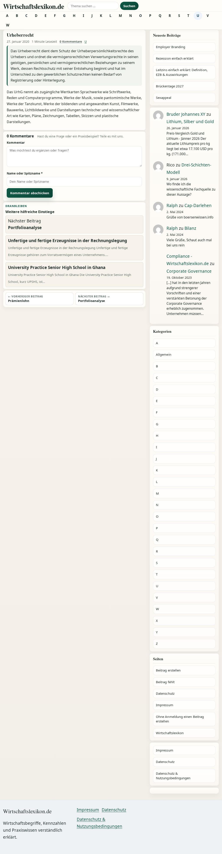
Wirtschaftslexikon (170, 733)
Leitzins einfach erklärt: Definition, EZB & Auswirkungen (181, 72)
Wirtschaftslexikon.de (33, 6)
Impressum (164, 705)
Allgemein (163, 354)
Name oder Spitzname (25, 173)
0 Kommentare (71, 41)
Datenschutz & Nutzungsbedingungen (173, 775)
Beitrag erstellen (168, 670)
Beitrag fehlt (165, 682)
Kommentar (16, 142)
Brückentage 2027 (170, 86)
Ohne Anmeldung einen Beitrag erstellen (180, 718)
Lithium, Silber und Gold (190, 121)
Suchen (129, 6)
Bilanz (190, 228)
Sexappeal (163, 97)
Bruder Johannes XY (185, 114)
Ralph (172, 205)
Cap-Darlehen (198, 205)
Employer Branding (170, 47)
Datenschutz (165, 693)
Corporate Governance (189, 271)
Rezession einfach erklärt (174, 58)
